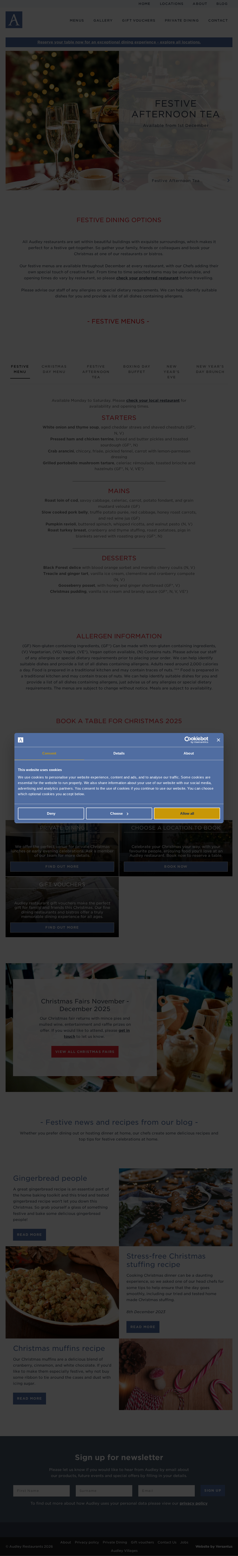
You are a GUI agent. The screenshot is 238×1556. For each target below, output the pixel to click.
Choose (116, 813)
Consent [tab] (49, 753)
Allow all (187, 813)
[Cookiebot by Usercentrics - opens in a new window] (188, 739)
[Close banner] (218, 740)
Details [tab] (119, 753)
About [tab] (189, 753)
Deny (51, 813)
